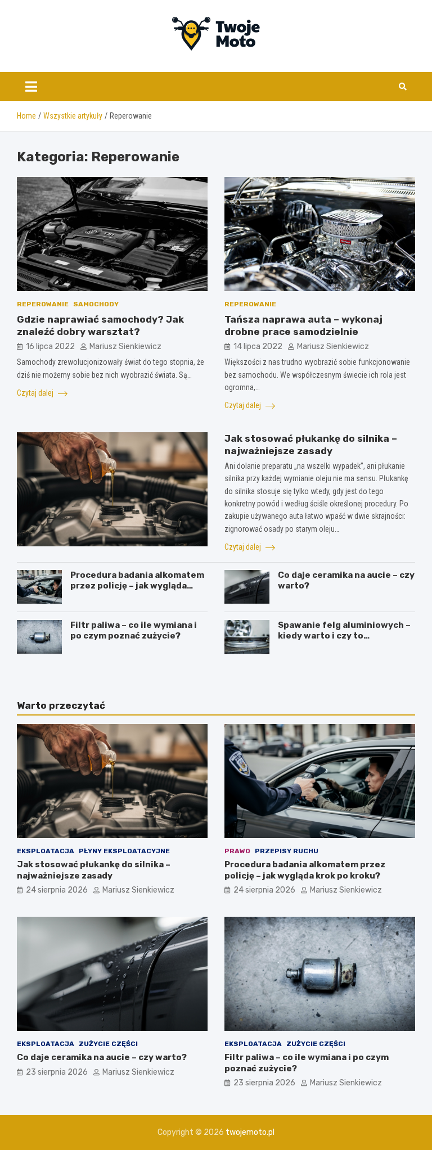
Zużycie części (108, 1044)
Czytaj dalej (36, 392)
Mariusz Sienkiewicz (125, 346)
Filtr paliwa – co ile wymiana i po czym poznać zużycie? (133, 630)
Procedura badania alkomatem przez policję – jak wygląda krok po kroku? (137, 586)
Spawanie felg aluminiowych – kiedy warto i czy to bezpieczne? (344, 636)
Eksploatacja (45, 851)
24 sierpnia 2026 (57, 890)
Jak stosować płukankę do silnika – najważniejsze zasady (93, 870)
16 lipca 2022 (50, 346)
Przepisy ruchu (286, 851)
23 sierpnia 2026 (57, 1072)
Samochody (96, 304)
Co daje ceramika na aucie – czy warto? (102, 1057)
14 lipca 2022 (257, 346)
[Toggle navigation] (31, 86)
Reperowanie (43, 304)
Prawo (237, 851)
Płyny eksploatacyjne (124, 851)
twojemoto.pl (250, 1132)
